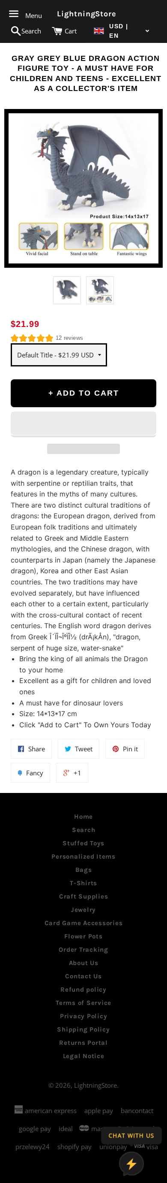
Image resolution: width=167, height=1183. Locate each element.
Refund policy (83, 989)
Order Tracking (83, 949)
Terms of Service (83, 1003)
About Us (83, 963)
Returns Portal (83, 1043)
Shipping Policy (83, 1029)
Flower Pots (83, 936)
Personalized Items (83, 856)
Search (83, 830)
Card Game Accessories (84, 923)
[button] (121, 31)
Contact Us (83, 976)
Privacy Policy (83, 1016)
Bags (83, 870)
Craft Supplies (83, 896)
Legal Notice (83, 1056)
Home (83, 816)
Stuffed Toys (83, 843)
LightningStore (83, 13)
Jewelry (83, 910)
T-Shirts (83, 883)
